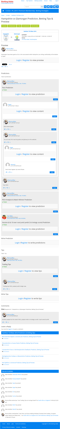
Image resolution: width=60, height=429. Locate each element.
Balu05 (14, 409)
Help (50, 0)
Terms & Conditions (20, 424)
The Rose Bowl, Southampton (29, 39)
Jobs (13, 424)
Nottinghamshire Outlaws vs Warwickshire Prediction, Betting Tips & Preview (22, 356)
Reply (55, 99)
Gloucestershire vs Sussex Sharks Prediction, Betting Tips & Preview (20, 343)
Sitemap (24, 427)
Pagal (9, 104)
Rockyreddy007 (16, 379)
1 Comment (5, 338)
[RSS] (45, 6)
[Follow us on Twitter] (48, 6)
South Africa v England (44, 400)
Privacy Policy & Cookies (8, 427)
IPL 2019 (15, 11)
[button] (4, 26)
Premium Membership (27, 11)
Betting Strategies (42, 11)
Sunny (14, 396)
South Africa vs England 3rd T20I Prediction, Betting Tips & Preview (40, 415)
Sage (14, 387)
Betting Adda (54, 424)
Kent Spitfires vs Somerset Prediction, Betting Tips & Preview (18, 362)
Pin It (10, 64)
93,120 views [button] (35, 26)
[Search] (41, 6)
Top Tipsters (29, 0)
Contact (18, 427)
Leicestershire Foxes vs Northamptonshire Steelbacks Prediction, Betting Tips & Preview (25, 349)
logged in (10, 329)
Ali (13, 391)
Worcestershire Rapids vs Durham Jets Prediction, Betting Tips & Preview (21, 336)
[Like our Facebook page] (57, 6)
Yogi (14, 383)
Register (56, 4)
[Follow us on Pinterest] (54, 6)
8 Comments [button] (26, 26)
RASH (14, 405)
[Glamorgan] (17, 38)
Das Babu (10, 216)
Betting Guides (38, 0)
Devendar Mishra (17, 374)
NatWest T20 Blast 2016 (17, 15)
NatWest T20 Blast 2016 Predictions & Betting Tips (18, 333)
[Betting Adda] (7, 2)
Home (2, 15)
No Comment (6, 345)
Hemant (13, 164)
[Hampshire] (6, 38)
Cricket (8, 11)
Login (56, 0)
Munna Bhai (9, 49)
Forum (46, 0)
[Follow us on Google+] (51, 6)
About (22, 0)
